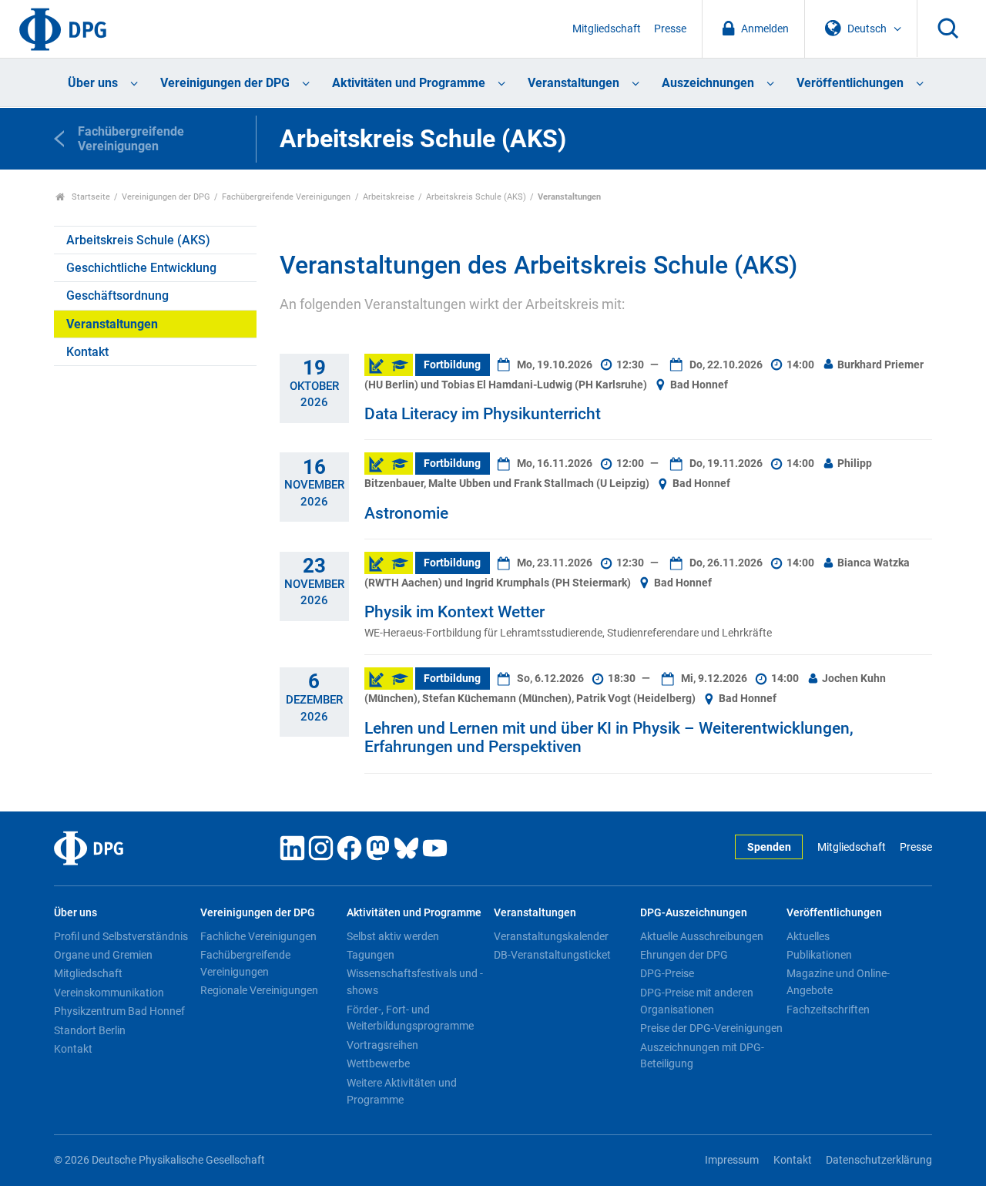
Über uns (93, 83)
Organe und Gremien (103, 955)
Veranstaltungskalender (551, 936)
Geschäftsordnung (117, 295)
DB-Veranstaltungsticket (552, 955)
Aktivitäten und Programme (408, 83)
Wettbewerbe (378, 1063)
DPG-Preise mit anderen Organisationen (696, 1001)
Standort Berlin (90, 1030)
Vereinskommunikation (109, 992)
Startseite (89, 197)
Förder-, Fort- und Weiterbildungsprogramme (410, 1018)
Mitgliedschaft (606, 28)
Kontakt (87, 351)
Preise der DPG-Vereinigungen (711, 1028)
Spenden (769, 847)
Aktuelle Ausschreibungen (701, 936)
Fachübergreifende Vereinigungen (286, 197)
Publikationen (819, 955)
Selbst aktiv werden (393, 936)
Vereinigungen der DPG (225, 83)
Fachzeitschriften (828, 1009)
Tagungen (370, 955)
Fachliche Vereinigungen (258, 936)
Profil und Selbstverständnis (121, 936)
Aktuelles (808, 936)
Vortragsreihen (382, 1045)
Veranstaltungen (573, 83)
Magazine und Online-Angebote (838, 981)
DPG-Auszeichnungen (693, 912)
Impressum (732, 1160)
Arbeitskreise (388, 197)
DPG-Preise (667, 973)
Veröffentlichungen (850, 83)
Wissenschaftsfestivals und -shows (415, 981)
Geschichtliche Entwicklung (141, 267)
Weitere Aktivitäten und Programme (402, 1091)
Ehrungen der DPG (684, 955)
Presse (670, 28)
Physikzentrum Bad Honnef (119, 1011)
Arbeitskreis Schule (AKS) (476, 197)
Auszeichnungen (708, 83)
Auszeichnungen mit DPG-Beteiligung (702, 1055)
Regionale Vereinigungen (259, 990)
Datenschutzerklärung (879, 1160)
